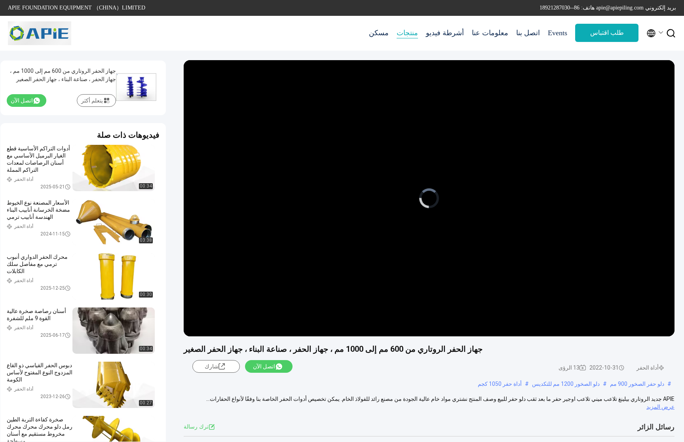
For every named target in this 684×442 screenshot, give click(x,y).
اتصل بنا (528, 33)
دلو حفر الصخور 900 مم (637, 384)
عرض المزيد (660, 407)
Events (557, 33)
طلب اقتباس (607, 32)
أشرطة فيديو (445, 33)
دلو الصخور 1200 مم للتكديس (566, 384)
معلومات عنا (490, 33)
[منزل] (39, 33)
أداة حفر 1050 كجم (500, 384)
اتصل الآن (264, 366)
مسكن (379, 33)
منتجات (407, 33)
